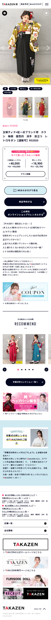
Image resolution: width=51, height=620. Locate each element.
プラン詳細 (25, 174)
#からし (23, 89)
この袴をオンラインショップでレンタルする (25, 213)
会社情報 (8, 530)
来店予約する (25, 202)
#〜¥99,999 (36, 89)
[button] (48, 47)
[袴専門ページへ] (13, 608)
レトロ (13, 89)
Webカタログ (36, 4)
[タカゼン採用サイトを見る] (25, 593)
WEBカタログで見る (27, 190)
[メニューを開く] (46, 4)
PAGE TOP (37, 609)
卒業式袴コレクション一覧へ (25, 382)
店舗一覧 (8, 523)
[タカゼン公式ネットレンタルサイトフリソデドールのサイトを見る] (25, 580)
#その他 (7, 93)
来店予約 (25, 4)
